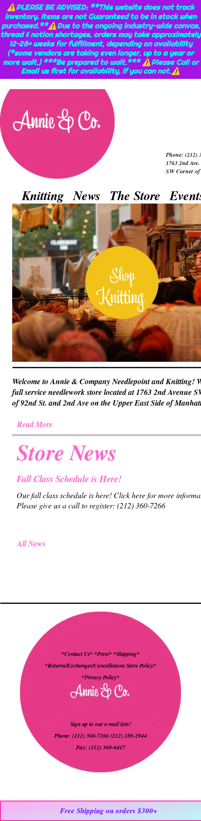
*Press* (103, 654)
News (86, 195)
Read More (35, 424)
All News (31, 543)
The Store (135, 195)
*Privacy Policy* (100, 677)
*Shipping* (126, 654)
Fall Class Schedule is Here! (69, 478)
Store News (67, 451)
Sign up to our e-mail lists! (100, 724)
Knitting (43, 195)
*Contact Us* (77, 654)
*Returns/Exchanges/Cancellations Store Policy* (100, 666)
